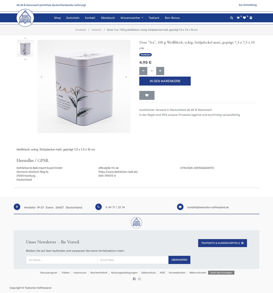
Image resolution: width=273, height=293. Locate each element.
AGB (162, 272)
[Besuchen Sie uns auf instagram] (139, 279)
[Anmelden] (250, 17)
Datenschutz (148, 272)
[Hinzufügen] (160, 71)
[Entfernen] (143, 71)
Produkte (80, 29)
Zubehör (97, 29)
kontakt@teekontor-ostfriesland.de (208, 207)
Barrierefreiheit (98, 272)
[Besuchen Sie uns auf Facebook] (134, 279)
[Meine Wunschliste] (244, 18)
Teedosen (146, 55)
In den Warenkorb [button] (165, 81)
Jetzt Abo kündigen (221, 272)
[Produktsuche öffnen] (231, 18)
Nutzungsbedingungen (124, 272)
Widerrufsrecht (197, 272)
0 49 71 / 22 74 (115, 207)
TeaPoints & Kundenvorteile (220, 243)
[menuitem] (57, 18)
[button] (41, 77)
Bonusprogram (48, 272)
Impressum (80, 272)
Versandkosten (177, 272)
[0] (238, 18)
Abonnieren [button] (179, 259)
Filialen (65, 272)
